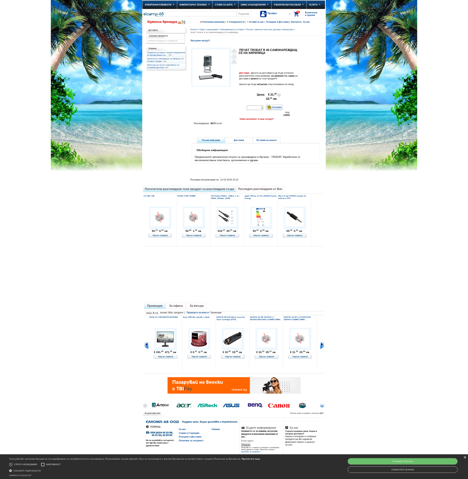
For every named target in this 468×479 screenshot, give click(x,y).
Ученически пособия (287, 4)
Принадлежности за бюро (232, 29)
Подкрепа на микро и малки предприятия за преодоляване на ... (166, 53)
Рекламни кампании (213, 22)
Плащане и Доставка (277, 22)
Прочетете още (251, 458)
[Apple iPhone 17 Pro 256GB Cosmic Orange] (261, 226)
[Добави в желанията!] (234, 56)
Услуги (313, 4)
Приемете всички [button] (402, 461)
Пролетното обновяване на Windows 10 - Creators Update (166, 60)
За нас (306, 22)
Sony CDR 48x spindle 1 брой (196, 317)
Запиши (245, 445)
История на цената (266, 140)
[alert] (234, 466)
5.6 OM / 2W (149, 196)
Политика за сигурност (191, 440)
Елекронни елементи (158, 4)
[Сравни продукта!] (234, 50)
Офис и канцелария (253, 4)
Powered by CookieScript (20, 475)
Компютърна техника (193, 4)
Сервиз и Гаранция (189, 433)
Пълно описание (211, 140)
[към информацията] (160, 236)
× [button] (464, 457)
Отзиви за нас (256, 22)
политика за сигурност (250, 452)
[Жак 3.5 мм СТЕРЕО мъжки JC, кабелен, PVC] (294, 226)
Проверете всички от (204, 312)
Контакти (295, 22)
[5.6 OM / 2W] (160, 225)
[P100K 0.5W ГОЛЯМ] (193, 225)
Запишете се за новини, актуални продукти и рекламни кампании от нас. (259, 434)
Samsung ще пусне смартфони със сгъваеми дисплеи (163, 66)
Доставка (239, 140)
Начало (193, 29)
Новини (216, 429)
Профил (272, 13)
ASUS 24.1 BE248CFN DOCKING (163, 317)
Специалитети (236, 22)
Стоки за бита (224, 4)
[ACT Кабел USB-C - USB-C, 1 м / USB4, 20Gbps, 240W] (227, 226)
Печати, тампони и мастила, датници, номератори (269, 29)
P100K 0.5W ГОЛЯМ (186, 196)
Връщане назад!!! (200, 40)
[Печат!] (234, 61)
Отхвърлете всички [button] (402, 469)
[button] (134, 470)
